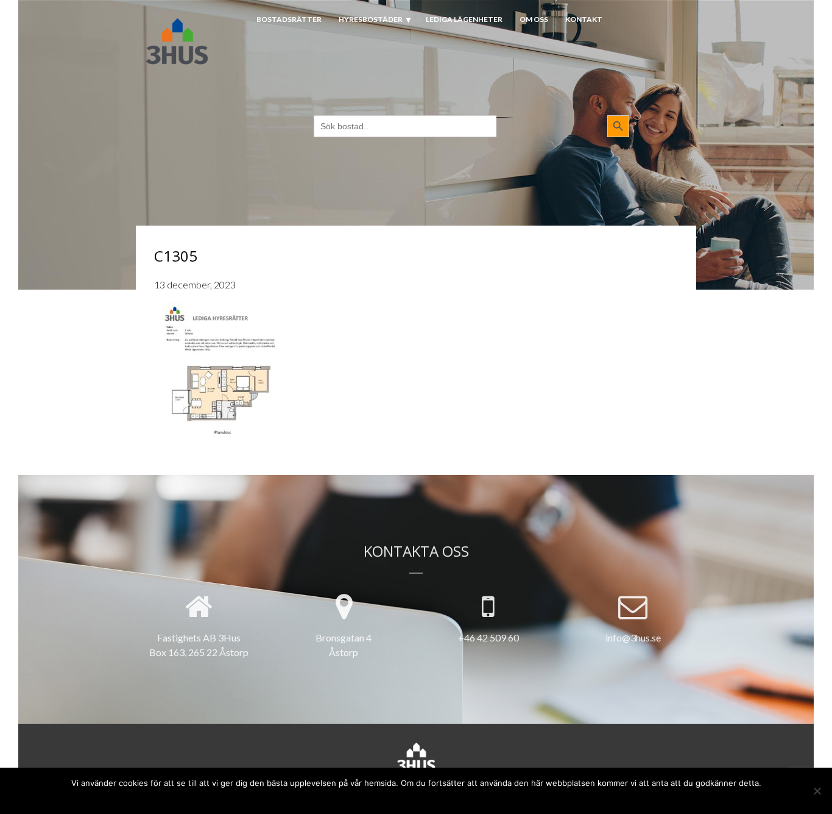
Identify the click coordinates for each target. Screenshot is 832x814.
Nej (391, 797)
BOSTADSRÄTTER (289, 19)
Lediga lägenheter (464, 19)
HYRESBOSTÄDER (371, 19)
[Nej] (817, 791)
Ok (371, 797)
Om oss (534, 19)
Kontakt (583, 19)
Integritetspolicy (439, 797)
